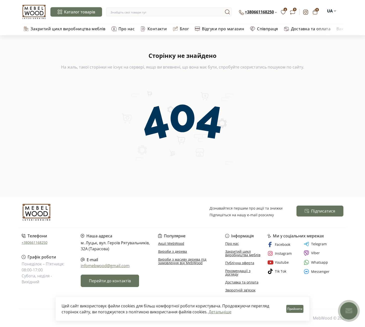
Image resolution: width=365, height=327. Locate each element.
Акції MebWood (171, 243)
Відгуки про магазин (223, 29)
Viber (315, 253)
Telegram (319, 244)
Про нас (126, 29)
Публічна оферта (239, 262)
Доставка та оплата (310, 29)
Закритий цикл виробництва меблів (68, 29)
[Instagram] (305, 12)
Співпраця (267, 29)
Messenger (320, 271)
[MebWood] (101, 212)
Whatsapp (319, 262)
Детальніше (220, 312)
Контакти (157, 29)
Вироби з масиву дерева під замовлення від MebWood (182, 261)
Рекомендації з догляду (238, 272)
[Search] (227, 11)
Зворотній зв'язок (240, 290)
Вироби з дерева (172, 251)
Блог (184, 29)
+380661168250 (34, 242)
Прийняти (294, 309)
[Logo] (34, 12)
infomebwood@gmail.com (105, 265)
